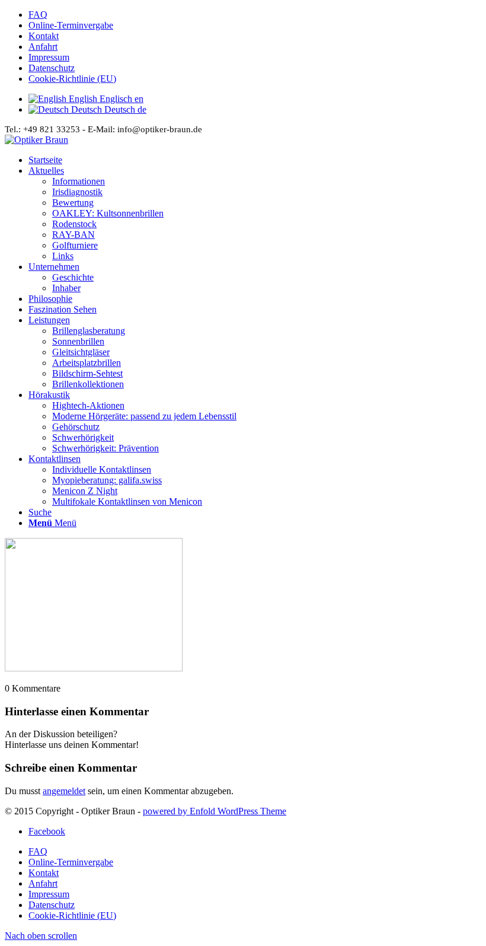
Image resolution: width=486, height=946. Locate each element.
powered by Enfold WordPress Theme (214, 811)
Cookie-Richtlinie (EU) (72, 79)
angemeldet (64, 791)
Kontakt (43, 36)
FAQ (37, 14)
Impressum (48, 57)
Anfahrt (42, 47)
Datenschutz (51, 68)
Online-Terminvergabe (70, 25)
